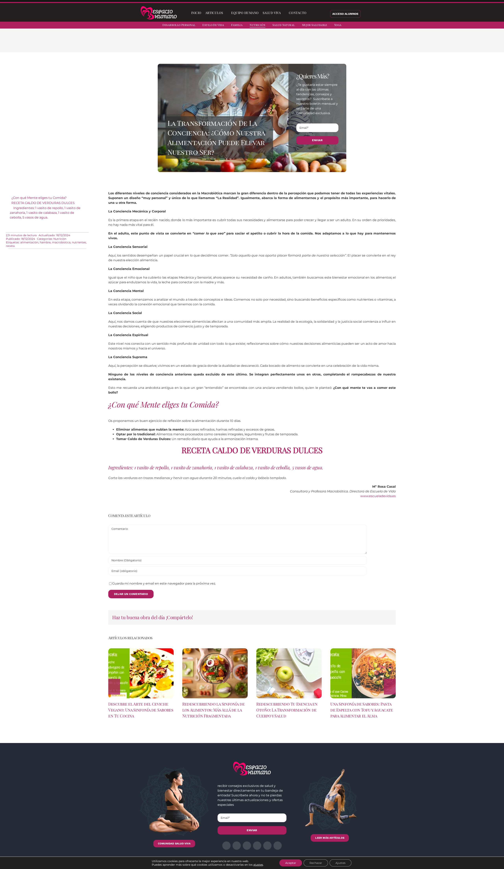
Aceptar (290, 863)
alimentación (29, 242)
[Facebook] (302, 43)
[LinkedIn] (315, 43)
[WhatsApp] (321, 43)
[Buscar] (311, 12)
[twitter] (468, 26)
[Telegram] (327, 43)
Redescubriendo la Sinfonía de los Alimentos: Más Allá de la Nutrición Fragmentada (213, 709)
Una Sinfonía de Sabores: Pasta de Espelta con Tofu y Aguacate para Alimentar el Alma (361, 709)
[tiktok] (496, 26)
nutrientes (79, 242)
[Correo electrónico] (334, 43)
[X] (309, 43)
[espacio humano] (159, 7)
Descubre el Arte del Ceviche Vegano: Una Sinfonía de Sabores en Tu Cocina (140, 709)
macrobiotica (61, 242)
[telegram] (482, 26)
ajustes (258, 864)
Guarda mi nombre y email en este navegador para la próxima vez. (164, 583)
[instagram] (475, 26)
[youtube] (489, 26)
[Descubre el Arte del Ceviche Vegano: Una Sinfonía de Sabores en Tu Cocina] (141, 650)
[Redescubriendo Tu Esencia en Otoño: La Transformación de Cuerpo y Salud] (289, 650)
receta (10, 246)
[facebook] (461, 26)
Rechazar (315, 863)
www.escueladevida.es (378, 496)
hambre (45, 242)
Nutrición (59, 239)
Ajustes (340, 863)
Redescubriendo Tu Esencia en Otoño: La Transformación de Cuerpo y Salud (287, 709)
